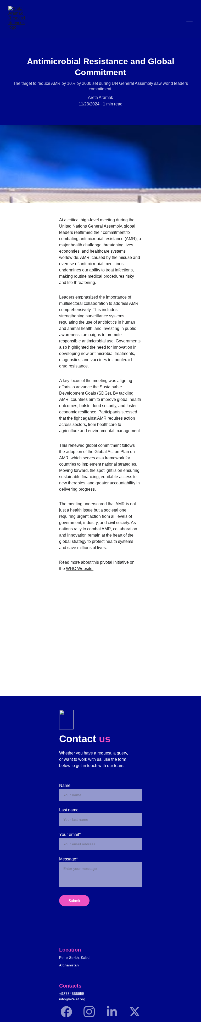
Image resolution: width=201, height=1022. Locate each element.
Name (64, 785)
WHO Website (79, 568)
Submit (74, 901)
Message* (68, 859)
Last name (69, 810)
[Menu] (189, 19)
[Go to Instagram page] (91, 1011)
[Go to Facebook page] (69, 1011)
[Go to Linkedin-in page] (114, 1011)
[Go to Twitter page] (134, 1011)
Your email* (70, 834)
